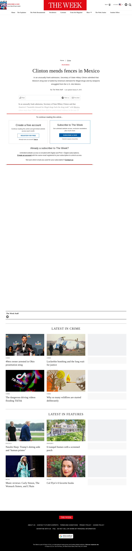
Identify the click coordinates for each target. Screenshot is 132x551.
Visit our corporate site (92, 544)
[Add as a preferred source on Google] (66, 536)
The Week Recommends (37, 12)
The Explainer (21, 12)
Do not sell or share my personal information (76, 529)
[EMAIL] (8, 316)
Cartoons (63, 12)
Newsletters (52, 12)
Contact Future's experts (47, 525)
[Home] (13, 12)
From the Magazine (76, 12)
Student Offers (115, 12)
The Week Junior (100, 12)
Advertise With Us (43, 529)
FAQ (54, 529)
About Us (31, 525)
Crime (69, 60)
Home (62, 60)
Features (66, 65)
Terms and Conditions (69, 525)
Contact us (69, 160)
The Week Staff (58, 90)
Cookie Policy (98, 525)
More (88, 12)
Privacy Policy (85, 525)
